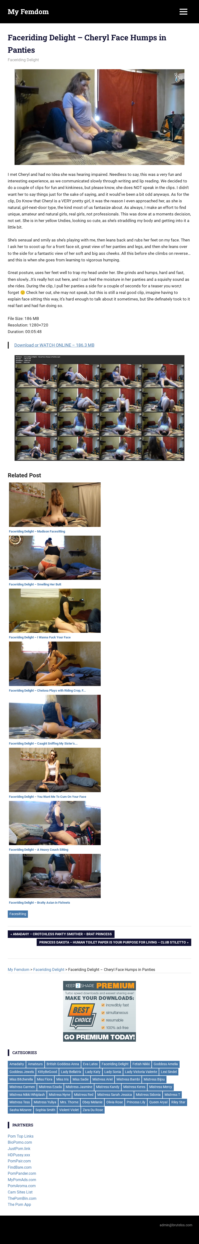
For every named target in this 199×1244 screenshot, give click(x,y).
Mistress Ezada (50, 1087)
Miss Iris (62, 1079)
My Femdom (28, 11)
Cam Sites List (20, 1192)
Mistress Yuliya (45, 1102)
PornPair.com (19, 1161)
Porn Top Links (20, 1136)
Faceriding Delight (23, 60)
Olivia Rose (114, 1102)
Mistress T (172, 1095)
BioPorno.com (20, 1142)
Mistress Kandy (107, 1087)
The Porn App (19, 1204)
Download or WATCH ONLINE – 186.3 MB (54, 345)
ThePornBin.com (22, 1198)
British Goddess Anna (63, 1064)
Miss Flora (44, 1079)
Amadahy (16, 1064)
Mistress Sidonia (148, 1095)
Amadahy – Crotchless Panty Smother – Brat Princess (62, 935)
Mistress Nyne (59, 1095)
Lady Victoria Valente (141, 1072)
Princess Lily (136, 1102)
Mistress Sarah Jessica (114, 1095)
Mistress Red (83, 1095)
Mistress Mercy (160, 1087)
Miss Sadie (81, 1079)
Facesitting (17, 914)
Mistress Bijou (154, 1079)
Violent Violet (69, 1110)
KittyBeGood (47, 1072)
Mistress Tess (19, 1102)
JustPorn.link (19, 1148)
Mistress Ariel (102, 1079)
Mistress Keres (134, 1087)
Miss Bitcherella (21, 1079)
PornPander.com (22, 1173)
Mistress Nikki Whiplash (27, 1095)
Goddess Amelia (166, 1064)
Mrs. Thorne (69, 1102)
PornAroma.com (22, 1186)
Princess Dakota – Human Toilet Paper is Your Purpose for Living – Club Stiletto (112, 943)
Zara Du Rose (93, 1110)
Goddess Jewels (21, 1072)
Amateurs (35, 1064)
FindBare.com (20, 1167)
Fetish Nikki (141, 1064)
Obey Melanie (92, 1102)
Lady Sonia (112, 1072)
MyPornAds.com (22, 1179)
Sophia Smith (45, 1110)
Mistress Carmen (22, 1087)
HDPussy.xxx (19, 1155)
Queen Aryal (158, 1102)
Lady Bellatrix (71, 1072)
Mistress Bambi (128, 1079)
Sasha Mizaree (20, 1110)
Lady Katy (92, 1072)
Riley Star (178, 1102)
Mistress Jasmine (79, 1087)
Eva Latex (90, 1064)
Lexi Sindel (169, 1072)
